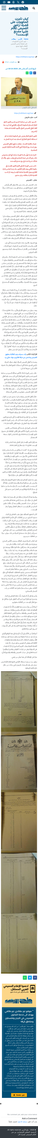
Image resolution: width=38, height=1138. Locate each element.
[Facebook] (23, 2)
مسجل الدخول (22, 1122)
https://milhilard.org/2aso (25, 57)
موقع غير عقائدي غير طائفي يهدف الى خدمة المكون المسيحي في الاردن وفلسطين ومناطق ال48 (19, 1016)
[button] (19, 1016)
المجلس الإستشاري (23, 1132)
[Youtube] (9, 2)
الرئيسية (33, 1132)
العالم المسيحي (31, 1134)
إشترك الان (21, 1134)
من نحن (13, 1132)
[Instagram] (4, 2)
